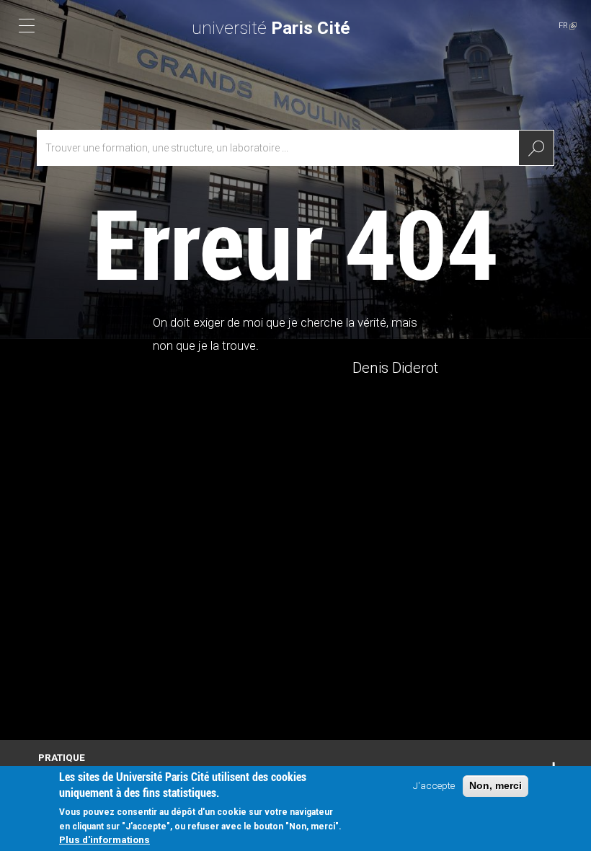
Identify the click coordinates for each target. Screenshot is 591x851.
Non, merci (495, 785)
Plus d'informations (104, 839)
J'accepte (434, 785)
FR (568, 25)
